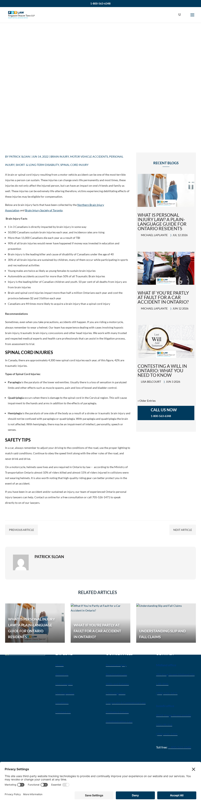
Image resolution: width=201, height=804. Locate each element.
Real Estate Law (116, 674)
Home (59, 665)
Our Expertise (64, 693)
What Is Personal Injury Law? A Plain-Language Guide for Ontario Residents (162, 221)
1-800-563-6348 (100, 3)
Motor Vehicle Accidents (89, 156)
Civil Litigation (115, 693)
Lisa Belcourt (151, 381)
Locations (62, 703)
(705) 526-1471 (166, 693)
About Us (61, 674)
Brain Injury (59, 156)
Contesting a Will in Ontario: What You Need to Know (162, 370)
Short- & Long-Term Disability (37, 164)
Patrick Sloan (19, 156)
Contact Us (63, 712)
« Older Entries (147, 400)
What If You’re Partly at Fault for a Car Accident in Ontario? (163, 297)
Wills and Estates (117, 684)
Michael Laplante (154, 235)
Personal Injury (116, 665)
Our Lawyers (64, 684)
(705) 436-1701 (166, 734)
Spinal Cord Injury (74, 164)
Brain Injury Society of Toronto (44, 210)
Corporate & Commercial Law (126, 703)
